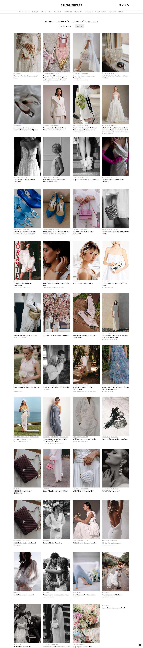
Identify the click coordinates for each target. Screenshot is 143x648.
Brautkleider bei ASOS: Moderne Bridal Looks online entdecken (54, 129)
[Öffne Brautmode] (61, 11)
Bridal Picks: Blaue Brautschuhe (25, 231)
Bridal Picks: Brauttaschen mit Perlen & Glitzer (115, 77)
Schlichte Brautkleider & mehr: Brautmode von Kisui (54, 180)
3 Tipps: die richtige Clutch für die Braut (114, 284)
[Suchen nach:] (67, 26)
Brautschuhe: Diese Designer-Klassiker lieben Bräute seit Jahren (26, 129)
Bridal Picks (55, 73)
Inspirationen (83, 125)
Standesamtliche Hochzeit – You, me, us (27, 388)
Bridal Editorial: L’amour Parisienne (55, 491)
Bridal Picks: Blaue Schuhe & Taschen (56, 231)
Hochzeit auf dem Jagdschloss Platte (56, 595)
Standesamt (25, 281)
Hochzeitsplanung (78, 644)
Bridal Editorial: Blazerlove (52, 543)
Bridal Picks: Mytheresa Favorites (84, 543)
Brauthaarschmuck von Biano (83, 283)
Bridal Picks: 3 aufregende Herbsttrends (23, 492)
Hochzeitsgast (115, 385)
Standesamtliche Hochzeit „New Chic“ (56, 387)
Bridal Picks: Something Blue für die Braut (56, 284)
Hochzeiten (24, 177)
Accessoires (17, 73)
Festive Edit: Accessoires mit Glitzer (115, 439)
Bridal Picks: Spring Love (111, 491)
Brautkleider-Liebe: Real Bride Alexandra (24, 180)
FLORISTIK (75, 125)
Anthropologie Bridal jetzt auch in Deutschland (84, 336)
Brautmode (46, 125)
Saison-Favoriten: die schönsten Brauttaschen (84, 77)
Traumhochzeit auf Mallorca (112, 595)
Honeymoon (84, 385)
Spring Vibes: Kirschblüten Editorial (56, 335)
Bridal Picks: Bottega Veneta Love (25, 335)
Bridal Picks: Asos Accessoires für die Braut (115, 232)
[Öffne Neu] (22, 11)
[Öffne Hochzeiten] (82, 11)
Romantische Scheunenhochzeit (113, 608)
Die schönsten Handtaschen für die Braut (26, 77)
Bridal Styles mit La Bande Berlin (84, 439)
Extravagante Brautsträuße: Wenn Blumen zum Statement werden (84, 129)
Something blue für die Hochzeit (84, 595)
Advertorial (47, 177)
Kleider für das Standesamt (111, 543)
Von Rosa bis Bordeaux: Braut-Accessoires (83, 232)
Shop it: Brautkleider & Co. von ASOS (86, 179)
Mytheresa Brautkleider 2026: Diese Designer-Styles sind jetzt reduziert (115, 129)
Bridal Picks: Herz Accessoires (83, 491)
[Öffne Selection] (38, 11)
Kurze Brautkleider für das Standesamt (23, 284)
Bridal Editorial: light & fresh (24, 595)
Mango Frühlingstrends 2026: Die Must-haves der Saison (55, 440)
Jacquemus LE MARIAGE (22, 439)
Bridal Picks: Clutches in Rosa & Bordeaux (25, 544)
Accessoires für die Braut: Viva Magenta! (113, 180)
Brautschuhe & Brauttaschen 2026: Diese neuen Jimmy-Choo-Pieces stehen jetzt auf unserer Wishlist (55, 78)
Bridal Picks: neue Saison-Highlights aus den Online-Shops (115, 336)
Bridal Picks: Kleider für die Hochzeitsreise (82, 388)
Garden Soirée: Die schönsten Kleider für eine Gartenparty (115, 388)
